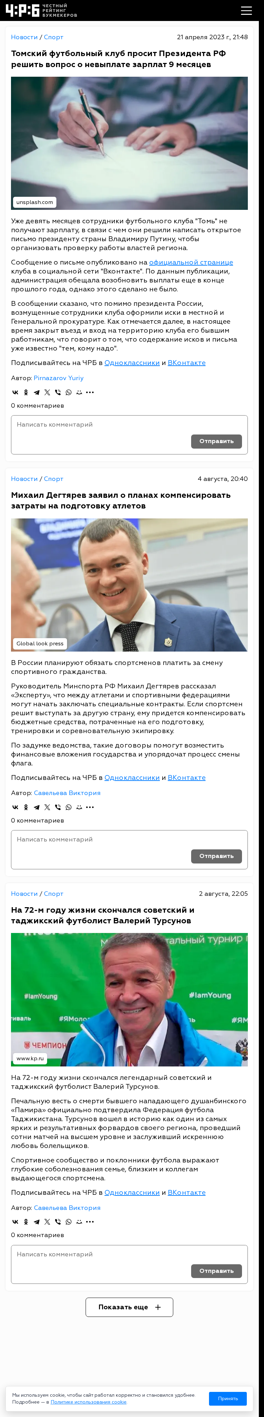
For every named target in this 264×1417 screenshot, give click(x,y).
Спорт (54, 37)
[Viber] (58, 392)
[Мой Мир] (79, 392)
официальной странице (191, 262)
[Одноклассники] (26, 392)
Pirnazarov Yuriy (59, 378)
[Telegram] (36, 392)
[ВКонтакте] (15, 392)
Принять (228, 1399)
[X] (47, 392)
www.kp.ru (30, 1058)
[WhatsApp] (68, 392)
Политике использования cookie (88, 1402)
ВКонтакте (187, 362)
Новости (25, 37)
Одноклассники (132, 362)
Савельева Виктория (67, 793)
